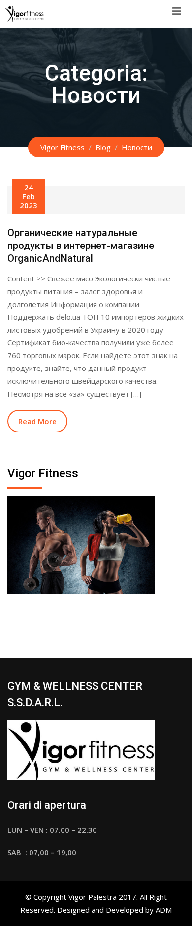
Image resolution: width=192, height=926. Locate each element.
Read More (37, 421)
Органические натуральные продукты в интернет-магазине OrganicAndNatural (80, 245)
